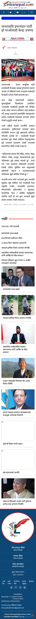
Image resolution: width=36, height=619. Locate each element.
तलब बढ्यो (9, 233)
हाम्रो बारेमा (9, 582)
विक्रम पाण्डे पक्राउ (12, 443)
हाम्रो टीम (3, 582)
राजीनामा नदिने (11, 238)
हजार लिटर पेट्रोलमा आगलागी (13, 243)
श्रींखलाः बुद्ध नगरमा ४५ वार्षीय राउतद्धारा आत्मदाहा (16, 261)
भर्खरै (4, 219)
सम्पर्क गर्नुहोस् (24, 582)
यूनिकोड (31, 581)
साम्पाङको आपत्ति (11, 472)
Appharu (29, 617)
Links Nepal (12, 47)
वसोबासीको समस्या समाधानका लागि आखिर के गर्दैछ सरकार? (17, 254)
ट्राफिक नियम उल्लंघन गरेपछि (15, 247)
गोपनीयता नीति (17, 582)
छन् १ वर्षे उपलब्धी (10, 226)
